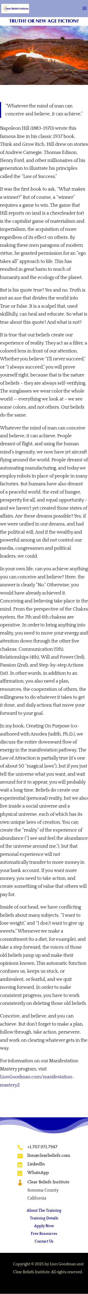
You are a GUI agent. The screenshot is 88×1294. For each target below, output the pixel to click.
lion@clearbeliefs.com (48, 1155)
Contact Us (44, 1241)
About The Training (44, 1210)
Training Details (44, 1218)
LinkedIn (36, 1164)
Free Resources (44, 1234)
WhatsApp (38, 1172)
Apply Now (44, 1226)
